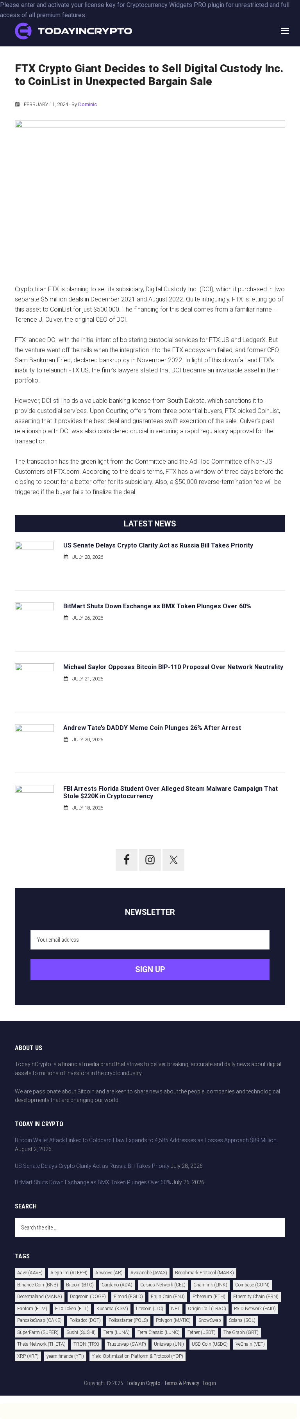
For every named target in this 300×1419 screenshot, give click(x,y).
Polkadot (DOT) (85, 1320)
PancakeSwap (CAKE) (39, 1320)
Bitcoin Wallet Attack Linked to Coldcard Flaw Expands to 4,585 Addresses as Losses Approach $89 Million (146, 1140)
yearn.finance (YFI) (65, 1356)
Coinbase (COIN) (252, 1285)
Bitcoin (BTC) (80, 1285)
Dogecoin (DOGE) (88, 1296)
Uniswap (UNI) (169, 1344)
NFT (175, 1308)
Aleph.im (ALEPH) (69, 1273)
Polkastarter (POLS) (128, 1320)
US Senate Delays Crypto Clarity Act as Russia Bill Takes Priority (158, 545)
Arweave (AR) (109, 1273)
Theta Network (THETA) (41, 1344)
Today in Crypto (144, 1383)
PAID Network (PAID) (255, 1308)
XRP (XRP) (28, 1356)
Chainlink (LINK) (210, 1285)
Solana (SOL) (242, 1320)
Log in (209, 1383)
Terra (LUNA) (117, 1332)
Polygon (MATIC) (173, 1320)
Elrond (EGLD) (128, 1296)
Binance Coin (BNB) (37, 1285)
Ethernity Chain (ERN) (256, 1296)
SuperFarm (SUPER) (38, 1332)
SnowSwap (209, 1320)
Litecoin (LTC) (149, 1308)
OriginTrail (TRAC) (207, 1308)
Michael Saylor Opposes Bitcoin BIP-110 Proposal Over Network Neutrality (173, 667)
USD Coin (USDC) (210, 1344)
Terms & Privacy (181, 1383)
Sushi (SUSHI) (81, 1332)
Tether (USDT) (202, 1332)
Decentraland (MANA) (39, 1296)
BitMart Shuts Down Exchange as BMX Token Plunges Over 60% (157, 606)
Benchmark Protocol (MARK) (204, 1273)
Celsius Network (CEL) (163, 1285)
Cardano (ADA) (117, 1285)
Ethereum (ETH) (209, 1296)
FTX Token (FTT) (72, 1308)
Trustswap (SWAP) (126, 1344)
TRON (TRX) (86, 1344)
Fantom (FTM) (32, 1308)
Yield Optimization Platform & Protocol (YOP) (137, 1356)
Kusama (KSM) (112, 1308)
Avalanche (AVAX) (148, 1273)
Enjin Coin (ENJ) (168, 1296)
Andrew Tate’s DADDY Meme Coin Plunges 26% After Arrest (152, 728)
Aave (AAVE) (30, 1273)
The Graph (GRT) (241, 1332)
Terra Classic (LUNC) (159, 1332)
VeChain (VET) (250, 1344)
